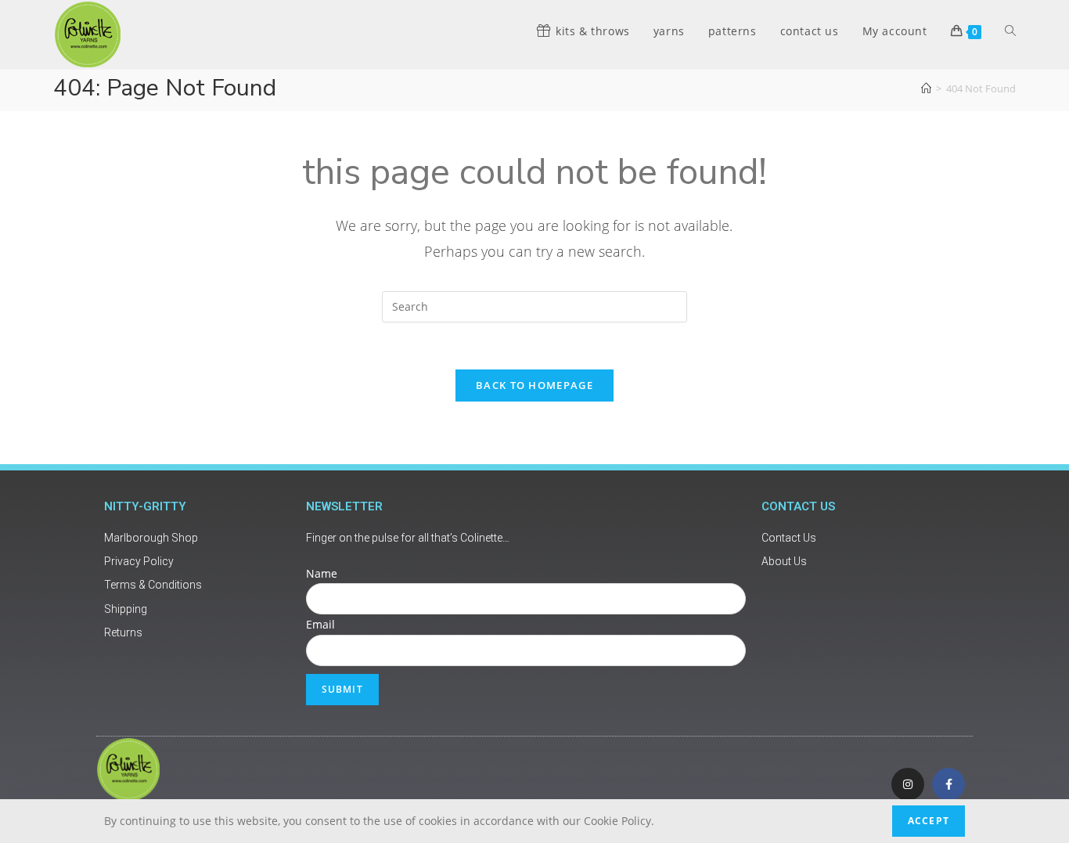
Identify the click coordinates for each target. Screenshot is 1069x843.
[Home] (926, 88)
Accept (928, 820)
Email (320, 624)
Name (321, 573)
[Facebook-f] (948, 784)
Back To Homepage (534, 385)
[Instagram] (907, 784)
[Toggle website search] (1010, 31)
